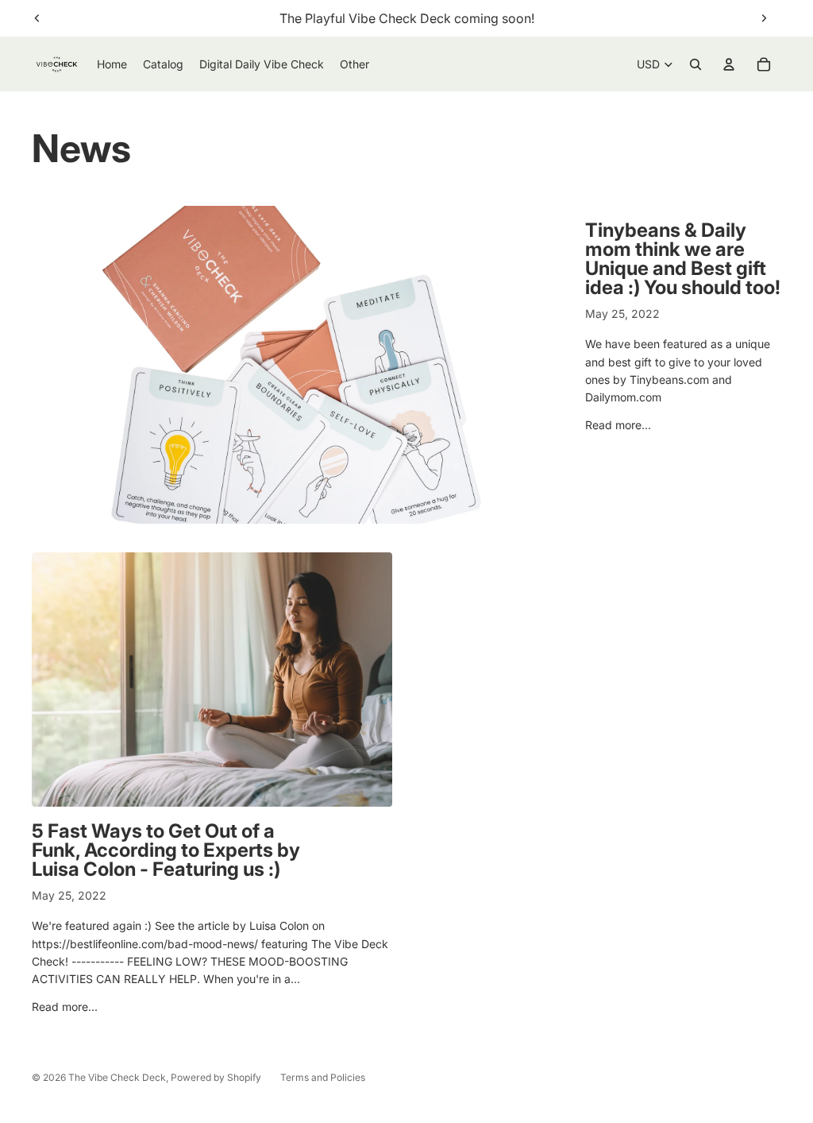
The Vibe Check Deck (117, 1077)
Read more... (618, 425)
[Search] (695, 64)
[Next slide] (763, 18)
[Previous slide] (37, 18)
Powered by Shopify (216, 1077)
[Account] (728, 64)
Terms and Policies (322, 1077)
